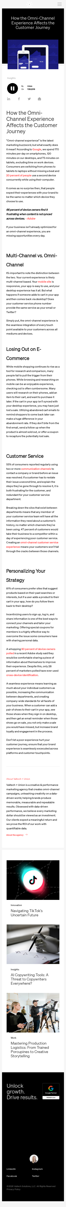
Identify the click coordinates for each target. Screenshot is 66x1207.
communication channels (36, 469)
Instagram (37, 1168)
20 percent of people (18, 175)
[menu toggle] (59, 4)
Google (36, 149)
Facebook (12, 1176)
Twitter (35, 1176)
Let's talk (9, 1159)
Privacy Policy (13, 1189)
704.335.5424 (13, 1137)
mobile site (44, 281)
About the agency (15, 834)
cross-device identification (22, 675)
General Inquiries (13, 1140)
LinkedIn (11, 1168)
